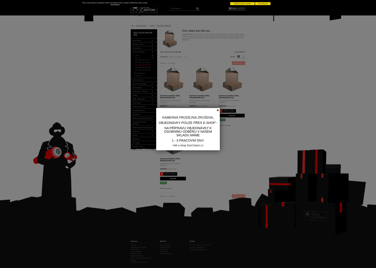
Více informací (115, 4)
